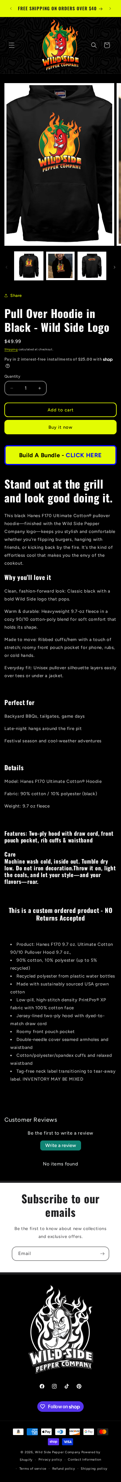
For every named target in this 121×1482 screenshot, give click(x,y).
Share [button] (16, 295)
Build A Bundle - (60, 455)
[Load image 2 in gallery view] (60, 266)
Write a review (60, 1145)
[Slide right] (114, 267)
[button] (11, 45)
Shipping (11, 349)
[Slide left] (6, 267)
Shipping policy (94, 1469)
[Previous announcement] (10, 8)
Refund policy (63, 1469)
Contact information (84, 1459)
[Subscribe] (102, 1254)
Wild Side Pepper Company (57, 1452)
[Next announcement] (110, 8)
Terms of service (32, 1469)
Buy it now (60, 427)
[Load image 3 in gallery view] (92, 266)
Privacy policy (50, 1459)
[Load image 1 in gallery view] (28, 266)
